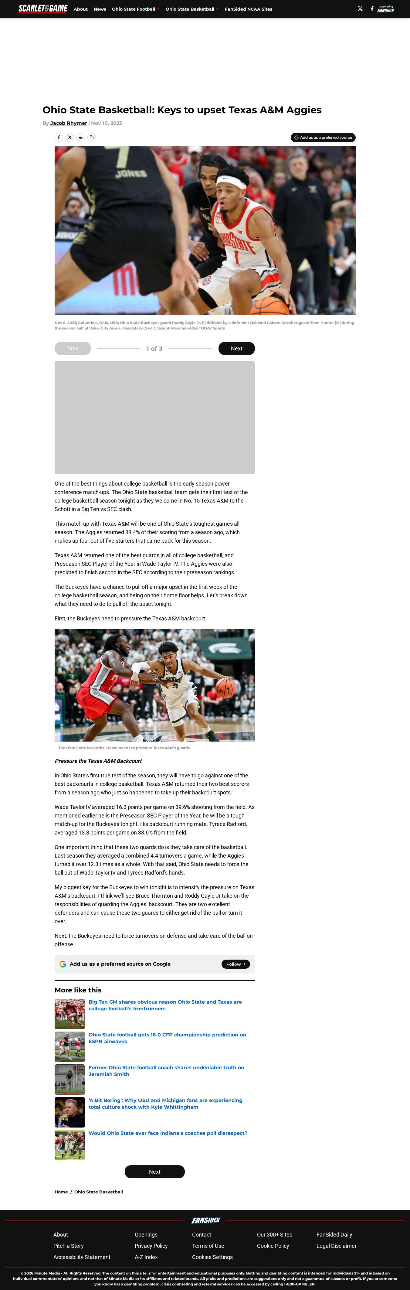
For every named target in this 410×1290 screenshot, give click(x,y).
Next (236, 348)
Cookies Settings (212, 1257)
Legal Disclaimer (337, 1246)
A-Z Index (146, 1257)
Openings (146, 1234)
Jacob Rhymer (68, 123)
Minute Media (47, 1273)
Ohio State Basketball (190, 9)
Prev (72, 348)
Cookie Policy (273, 1246)
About (81, 9)
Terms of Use (208, 1246)
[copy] (91, 137)
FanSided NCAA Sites (248, 9)
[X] (360, 8)
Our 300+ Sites (274, 1234)
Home (61, 1192)
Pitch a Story (68, 1246)
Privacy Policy (151, 1246)
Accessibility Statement (81, 1257)
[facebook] (372, 8)
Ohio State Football (133, 9)
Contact (201, 1234)
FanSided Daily (334, 1234)
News (100, 9)
